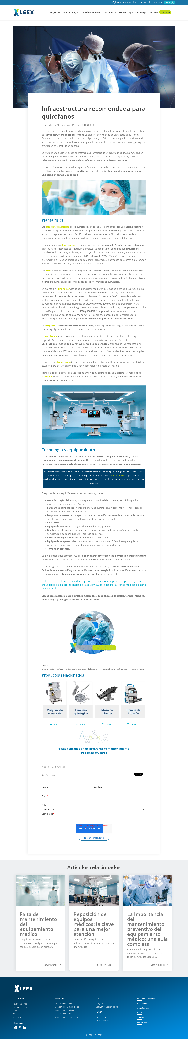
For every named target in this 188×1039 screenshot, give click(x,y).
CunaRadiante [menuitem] (143, 1008)
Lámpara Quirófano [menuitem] (146, 998)
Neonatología (126, 12)
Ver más (53, 724)
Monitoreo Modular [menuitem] (63, 1013)
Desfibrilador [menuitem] (143, 1022)
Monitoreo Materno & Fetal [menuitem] (66, 1017)
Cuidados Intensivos (91, 12)
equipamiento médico (56, 767)
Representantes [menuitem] (20, 1003)
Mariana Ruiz (64, 125)
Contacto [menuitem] (17, 1017)
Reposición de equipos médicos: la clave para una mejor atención (93, 924)
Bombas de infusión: (58, 530)
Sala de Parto (109, 12)
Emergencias (54, 12)
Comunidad (156, 2)
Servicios (153, 12)
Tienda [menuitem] (16, 1014)
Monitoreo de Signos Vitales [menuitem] (67, 1006)
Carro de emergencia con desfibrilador (68, 537)
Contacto (165, 12)
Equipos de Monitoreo (59, 526)
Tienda (168, 2)
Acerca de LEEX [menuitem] (20, 1007)
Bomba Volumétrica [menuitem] (104, 1017)
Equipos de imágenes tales (61, 541)
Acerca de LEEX (141, 2)
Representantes (125, 2)
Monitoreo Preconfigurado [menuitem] (66, 1010)
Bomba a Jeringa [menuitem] (103, 1020)
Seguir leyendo (50, 964)
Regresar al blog (54, 775)
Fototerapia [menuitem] (142, 1013)
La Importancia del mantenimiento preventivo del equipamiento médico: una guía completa (147, 929)
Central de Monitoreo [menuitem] (64, 1003)
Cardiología (141, 12)
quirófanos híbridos (118, 475)
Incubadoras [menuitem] (142, 1003)
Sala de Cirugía (70, 12)
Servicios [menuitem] (17, 1010)
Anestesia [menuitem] (141, 1018)
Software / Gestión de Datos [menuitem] (108, 1006)
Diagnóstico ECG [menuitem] (103, 1003)
